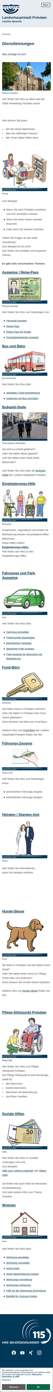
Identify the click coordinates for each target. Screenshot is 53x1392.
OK (38, 1387)
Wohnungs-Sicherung (18, 1285)
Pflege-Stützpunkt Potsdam (24, 1012)
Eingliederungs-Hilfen (15, 547)
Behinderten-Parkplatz (19, 643)
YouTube (22, 1353)
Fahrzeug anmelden (17, 632)
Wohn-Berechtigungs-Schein (22, 1274)
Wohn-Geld (12, 1268)
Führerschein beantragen (20, 637)
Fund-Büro (11, 667)
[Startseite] (11, 9)
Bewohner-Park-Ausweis (20, 648)
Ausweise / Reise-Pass (20, 272)
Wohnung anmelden (17, 1257)
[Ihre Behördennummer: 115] (26, 1332)
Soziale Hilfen (13, 1114)
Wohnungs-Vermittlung (19, 1279)
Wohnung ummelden (18, 1262)
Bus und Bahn (13, 346)
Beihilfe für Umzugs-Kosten (21, 1296)
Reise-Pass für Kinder (18, 331)
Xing (31, 1353)
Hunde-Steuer (13, 911)
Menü (45, 5)
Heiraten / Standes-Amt (20, 814)
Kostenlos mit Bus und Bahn (22, 398)
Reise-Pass (12, 326)
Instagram (39, 1353)
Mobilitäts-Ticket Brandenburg (23, 392)
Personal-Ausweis (16, 320)
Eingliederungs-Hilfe (18, 484)
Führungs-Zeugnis (17, 743)
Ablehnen (13, 1387)
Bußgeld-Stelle (14, 407)
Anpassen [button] (6, 1380)
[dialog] (26, 1380)
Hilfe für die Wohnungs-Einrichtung (26, 1290)
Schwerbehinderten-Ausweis (22, 337)
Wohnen (9, 1205)
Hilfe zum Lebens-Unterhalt (17, 1170)
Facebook (14, 1353)
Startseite (6, 34)
